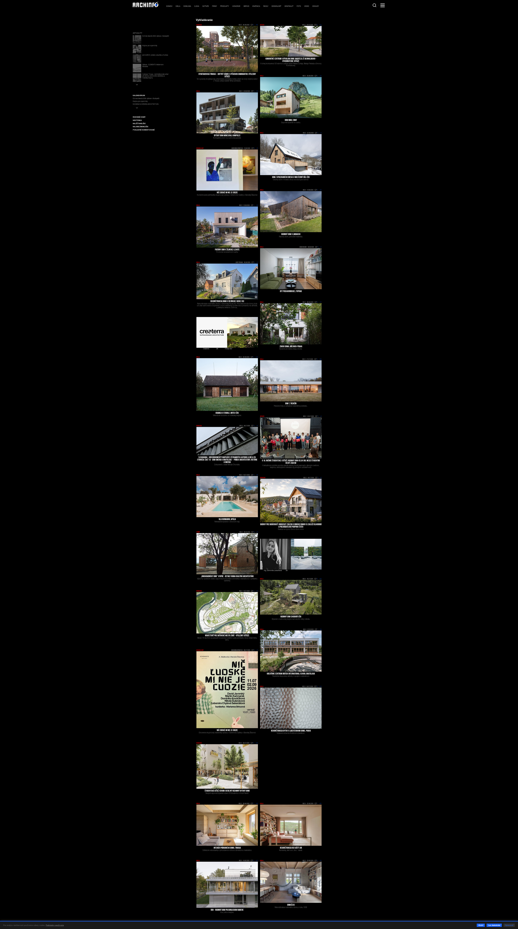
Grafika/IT (288, 6)
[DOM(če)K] (291, 882)
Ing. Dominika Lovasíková (273, 570)
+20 (320, 579)
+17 (320, 302)
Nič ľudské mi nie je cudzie (227, 193)
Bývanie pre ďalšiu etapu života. (290, 349)
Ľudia (196, 6)
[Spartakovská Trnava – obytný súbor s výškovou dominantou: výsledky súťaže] (227, 49)
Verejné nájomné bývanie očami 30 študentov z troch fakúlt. (227, 793)
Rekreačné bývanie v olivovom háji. (227, 522)
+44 (256, 803)
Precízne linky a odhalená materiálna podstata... (291, 406)
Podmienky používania (55, 925)
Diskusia (187, 6)
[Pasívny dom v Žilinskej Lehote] (227, 227)
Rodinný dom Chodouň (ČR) (290, 617)
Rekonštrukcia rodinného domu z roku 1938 (291, 907)
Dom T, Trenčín (291, 404)
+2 (321, 247)
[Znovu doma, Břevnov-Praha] (291, 323)
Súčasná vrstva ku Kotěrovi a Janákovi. (291, 733)
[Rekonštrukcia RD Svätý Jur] (291, 825)
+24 (320, 686)
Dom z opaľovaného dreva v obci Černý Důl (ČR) (291, 177)
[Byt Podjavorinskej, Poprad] (291, 268)
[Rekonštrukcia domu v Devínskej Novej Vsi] (227, 281)
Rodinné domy (139, 117)
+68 (320, 359)
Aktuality (137, 33)
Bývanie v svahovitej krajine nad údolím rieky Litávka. (291, 619)
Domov (169, 6)
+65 (320, 803)
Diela (178, 6)
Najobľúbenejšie (140, 127)
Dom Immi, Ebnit (291, 120)
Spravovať (509, 925)
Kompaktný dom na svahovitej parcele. (227, 138)
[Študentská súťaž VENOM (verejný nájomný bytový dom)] (227, 766)
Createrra (206, 349)
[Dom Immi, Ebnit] (291, 97)
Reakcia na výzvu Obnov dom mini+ (291, 529)
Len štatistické (494, 925)
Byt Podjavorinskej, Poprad (291, 291)
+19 (257, 475)
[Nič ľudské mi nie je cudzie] (227, 170)
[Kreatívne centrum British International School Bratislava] (291, 651)
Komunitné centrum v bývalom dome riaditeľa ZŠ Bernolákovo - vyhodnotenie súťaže (290, 60)
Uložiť (480, 925)
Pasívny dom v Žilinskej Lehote (227, 250)
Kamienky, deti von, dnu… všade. (291, 850)
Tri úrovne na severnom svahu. (227, 252)
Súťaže (205, 6)
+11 (321, 133)
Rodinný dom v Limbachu (290, 234)
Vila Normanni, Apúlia (227, 519)
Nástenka (137, 120)
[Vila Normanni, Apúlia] (227, 496)
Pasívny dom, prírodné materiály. (291, 237)
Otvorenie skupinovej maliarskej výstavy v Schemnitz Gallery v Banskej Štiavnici (227, 733)
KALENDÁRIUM (139, 95)
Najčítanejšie (139, 123)
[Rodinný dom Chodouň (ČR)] (291, 597)
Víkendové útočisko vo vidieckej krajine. (227, 415)
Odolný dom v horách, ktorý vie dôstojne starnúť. (291, 179)
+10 (320, 190)
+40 (256, 25)
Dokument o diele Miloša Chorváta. (227, 465)
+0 (257, 148)
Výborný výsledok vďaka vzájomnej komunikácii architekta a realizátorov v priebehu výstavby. (227, 580)
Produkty (224, 6)
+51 (320, 861)
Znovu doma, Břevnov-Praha (291, 346)
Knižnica (256, 6)
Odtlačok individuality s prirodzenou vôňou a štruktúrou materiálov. (227, 850)
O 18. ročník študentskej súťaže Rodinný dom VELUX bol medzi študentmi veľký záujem (291, 462)
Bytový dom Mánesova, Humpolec (227, 135)
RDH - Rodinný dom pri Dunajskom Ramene (227, 910)
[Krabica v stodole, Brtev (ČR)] (227, 384)
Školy (265, 6)
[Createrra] (211, 332)
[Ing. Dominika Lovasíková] (275, 554)
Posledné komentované (144, 130)
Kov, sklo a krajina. (227, 912)
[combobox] (375, 5)
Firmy (214, 6)
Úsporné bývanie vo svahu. (291, 122)
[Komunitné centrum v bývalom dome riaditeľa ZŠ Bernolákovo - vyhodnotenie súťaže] (291, 41)
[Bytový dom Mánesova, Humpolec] (227, 113)
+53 (320, 25)
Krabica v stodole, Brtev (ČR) (227, 413)
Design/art (276, 6)
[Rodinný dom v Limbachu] (291, 211)
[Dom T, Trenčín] (291, 380)
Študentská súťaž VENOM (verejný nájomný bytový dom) (227, 791)
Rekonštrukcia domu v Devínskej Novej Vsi (227, 301)
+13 (257, 591)
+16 (257, 91)
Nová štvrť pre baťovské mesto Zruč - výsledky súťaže (227, 636)
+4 (321, 416)
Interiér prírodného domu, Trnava (227, 848)
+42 (256, 861)
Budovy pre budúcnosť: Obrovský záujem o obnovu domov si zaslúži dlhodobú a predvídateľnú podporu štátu (291, 525)
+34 (256, 357)
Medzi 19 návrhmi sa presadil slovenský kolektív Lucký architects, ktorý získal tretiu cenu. (227, 639)
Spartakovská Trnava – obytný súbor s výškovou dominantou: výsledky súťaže (227, 75)
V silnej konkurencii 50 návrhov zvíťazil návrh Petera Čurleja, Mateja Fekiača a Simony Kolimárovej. (290, 64)
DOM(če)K (291, 905)
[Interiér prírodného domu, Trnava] (227, 825)
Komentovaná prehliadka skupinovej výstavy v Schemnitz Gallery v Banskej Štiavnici (227, 195)
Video (306, 6)
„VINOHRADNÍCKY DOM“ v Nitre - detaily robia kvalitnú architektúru (227, 576)
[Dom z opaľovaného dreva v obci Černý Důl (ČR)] (291, 154)
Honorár (236, 6)
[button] (137, 84)
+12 (320, 76)
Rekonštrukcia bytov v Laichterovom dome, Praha (291, 731)
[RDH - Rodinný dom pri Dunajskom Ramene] (227, 885)
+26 (256, 743)
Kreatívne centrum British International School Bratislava (291, 674)
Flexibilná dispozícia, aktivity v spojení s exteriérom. (291, 676)
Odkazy (315, 6)
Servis (246, 6)
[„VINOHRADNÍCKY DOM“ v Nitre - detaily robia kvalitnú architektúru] (227, 553)
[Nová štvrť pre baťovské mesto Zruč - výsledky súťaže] (227, 612)
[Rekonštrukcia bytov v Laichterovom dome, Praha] (291, 708)
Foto (299, 6)
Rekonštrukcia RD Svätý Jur (291, 848)
